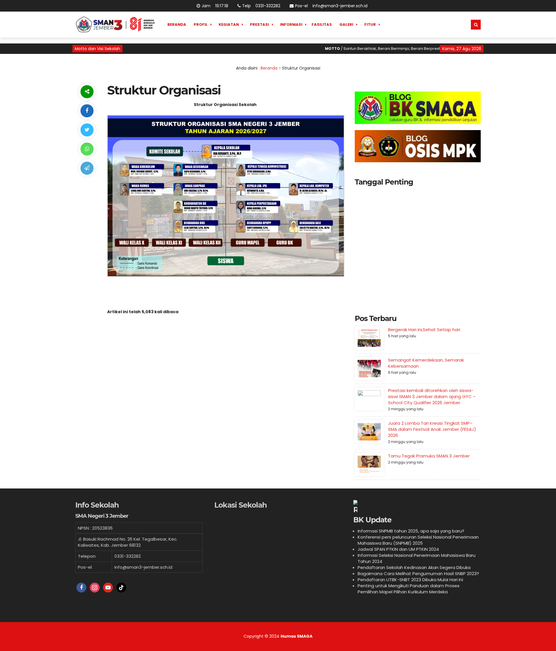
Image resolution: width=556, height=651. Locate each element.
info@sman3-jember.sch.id (339, 6)
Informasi (291, 24)
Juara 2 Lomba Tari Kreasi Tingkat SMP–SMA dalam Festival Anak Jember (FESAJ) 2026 (432, 429)
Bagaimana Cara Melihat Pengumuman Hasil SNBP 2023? (418, 573)
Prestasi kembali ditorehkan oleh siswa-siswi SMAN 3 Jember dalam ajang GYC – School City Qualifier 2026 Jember (432, 396)
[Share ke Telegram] (86, 168)
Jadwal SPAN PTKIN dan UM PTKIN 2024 (398, 549)
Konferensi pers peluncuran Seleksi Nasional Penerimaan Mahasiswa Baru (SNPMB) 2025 (418, 540)
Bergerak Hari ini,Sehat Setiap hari (424, 330)
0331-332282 (267, 6)
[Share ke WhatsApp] (86, 149)
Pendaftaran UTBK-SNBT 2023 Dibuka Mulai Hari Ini (410, 580)
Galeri (346, 24)
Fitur (370, 24)
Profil (201, 24)
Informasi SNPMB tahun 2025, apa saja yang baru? (411, 531)
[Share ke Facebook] (86, 111)
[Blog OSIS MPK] (418, 146)
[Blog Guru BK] (418, 108)
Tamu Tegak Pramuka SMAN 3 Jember (429, 456)
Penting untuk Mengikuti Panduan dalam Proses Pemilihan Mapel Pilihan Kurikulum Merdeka (409, 589)
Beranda (176, 24)
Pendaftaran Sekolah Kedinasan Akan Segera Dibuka (414, 567)
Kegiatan (229, 24)
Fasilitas (322, 24)
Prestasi (259, 24)
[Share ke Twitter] (86, 130)
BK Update (372, 519)
